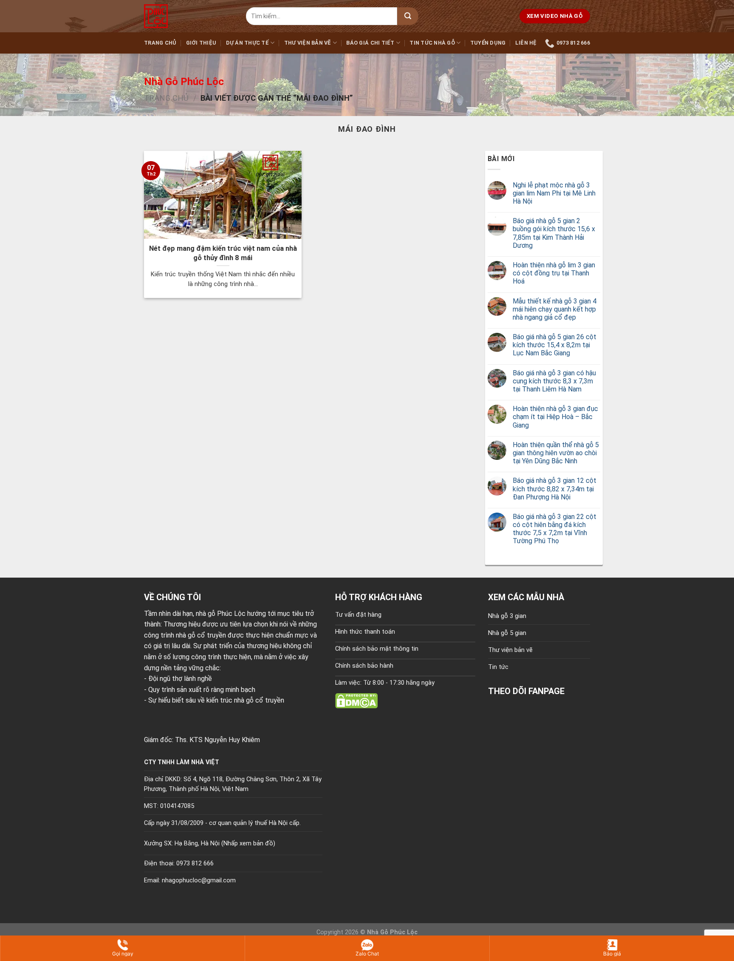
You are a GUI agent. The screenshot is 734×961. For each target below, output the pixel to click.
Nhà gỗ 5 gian (507, 633)
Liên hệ (526, 43)
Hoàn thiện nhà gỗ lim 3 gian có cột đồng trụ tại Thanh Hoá (554, 273)
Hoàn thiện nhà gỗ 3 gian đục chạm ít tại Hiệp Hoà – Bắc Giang (555, 417)
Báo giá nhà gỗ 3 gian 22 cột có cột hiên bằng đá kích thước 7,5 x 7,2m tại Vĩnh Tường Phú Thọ (554, 529)
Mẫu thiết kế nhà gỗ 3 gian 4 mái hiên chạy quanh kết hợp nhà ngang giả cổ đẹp (554, 309)
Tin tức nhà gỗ (432, 43)
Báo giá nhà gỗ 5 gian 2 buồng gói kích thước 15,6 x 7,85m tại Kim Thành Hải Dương (554, 233)
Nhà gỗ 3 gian (507, 616)
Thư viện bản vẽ (307, 43)
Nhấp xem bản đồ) (249, 843)
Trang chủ (160, 43)
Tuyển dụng (488, 43)
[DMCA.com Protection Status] (356, 700)
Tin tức (498, 667)
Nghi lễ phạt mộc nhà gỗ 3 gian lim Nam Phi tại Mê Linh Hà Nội (554, 193)
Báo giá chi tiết (370, 43)
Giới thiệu (201, 43)
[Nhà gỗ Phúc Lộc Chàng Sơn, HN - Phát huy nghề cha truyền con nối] (188, 16)
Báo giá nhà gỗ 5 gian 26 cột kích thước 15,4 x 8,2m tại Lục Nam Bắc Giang (554, 345)
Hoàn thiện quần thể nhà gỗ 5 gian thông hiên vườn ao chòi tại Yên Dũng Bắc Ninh (556, 453)
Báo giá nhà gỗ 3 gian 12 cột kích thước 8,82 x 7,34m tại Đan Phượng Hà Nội (554, 488)
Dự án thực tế (247, 43)
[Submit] (407, 16)
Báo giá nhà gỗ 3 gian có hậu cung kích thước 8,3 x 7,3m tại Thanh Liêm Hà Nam (554, 381)
